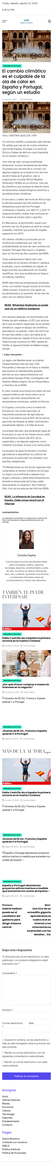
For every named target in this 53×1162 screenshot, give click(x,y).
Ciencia (6, 1110)
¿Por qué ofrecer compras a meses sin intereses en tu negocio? (25, 686)
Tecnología (8, 1114)
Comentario (9, 973)
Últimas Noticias (11, 1099)
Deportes (7, 1117)
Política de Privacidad (14, 1152)
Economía (7, 1107)
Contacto (7, 1124)
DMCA (5, 1145)
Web (31, 1023)
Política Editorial (11, 1149)
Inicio (5, 1096)
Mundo (6, 1103)
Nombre (7, 1009)
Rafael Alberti (29, 692)
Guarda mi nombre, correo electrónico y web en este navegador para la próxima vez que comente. (26, 1043)
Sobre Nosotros (11, 1138)
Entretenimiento (10, 1121)
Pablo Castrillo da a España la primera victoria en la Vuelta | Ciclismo (26, 639)
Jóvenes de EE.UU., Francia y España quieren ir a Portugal (24, 732)
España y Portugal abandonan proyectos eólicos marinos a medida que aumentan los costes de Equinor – (26, 888)
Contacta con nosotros (14, 1142)
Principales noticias (12, 66)
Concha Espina (26, 99)
